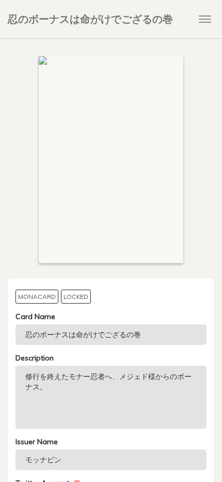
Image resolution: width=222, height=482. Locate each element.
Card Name (35, 316)
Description (34, 358)
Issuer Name (36, 441)
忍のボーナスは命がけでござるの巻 (90, 18)
